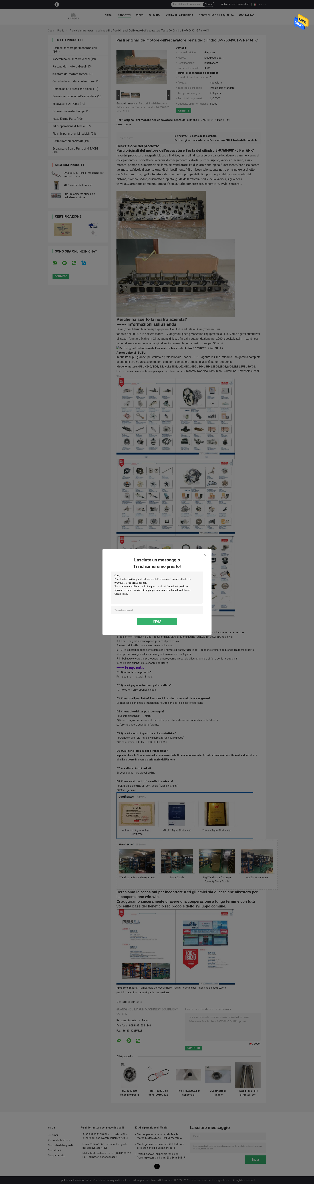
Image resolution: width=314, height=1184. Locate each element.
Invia (157, 621)
